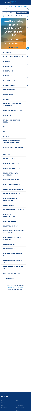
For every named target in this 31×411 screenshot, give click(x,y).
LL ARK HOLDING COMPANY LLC (13, 57)
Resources (18, 403)
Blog (17, 400)
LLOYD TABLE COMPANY (10, 226)
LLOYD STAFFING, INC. (10, 221)
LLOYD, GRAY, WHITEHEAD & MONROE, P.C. (12, 238)
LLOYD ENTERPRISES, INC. (11, 179)
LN (27, 53)
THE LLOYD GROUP (9, 278)
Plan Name (9, 12)
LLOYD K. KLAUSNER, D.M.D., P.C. (13, 189)
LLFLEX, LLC (6, 126)
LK (27, 45)
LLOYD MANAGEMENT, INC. (11, 194)
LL (27, 48)
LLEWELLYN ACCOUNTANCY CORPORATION (12, 105)
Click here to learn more (13, 43)
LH (27, 37)
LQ (28, 61)
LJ (27, 43)
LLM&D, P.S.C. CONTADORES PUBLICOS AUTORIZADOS (12, 142)
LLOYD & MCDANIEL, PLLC (11, 163)
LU (27, 72)
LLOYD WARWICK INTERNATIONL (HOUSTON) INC (13, 231)
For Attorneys (19, 405)
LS (27, 66)
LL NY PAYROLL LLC (9, 80)
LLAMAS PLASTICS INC (10, 90)
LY (27, 82)
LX (27, 79)
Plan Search (4, 407)
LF (27, 32)
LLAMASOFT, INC (8, 94)
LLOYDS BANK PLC (8, 244)
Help (2, 405)
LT (27, 69)
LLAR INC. (6, 99)
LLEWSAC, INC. (7, 115)
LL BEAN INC (7, 61)
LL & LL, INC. (7, 52)
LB (27, 21)
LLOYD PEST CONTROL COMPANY (13, 210)
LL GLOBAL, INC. (8, 71)
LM (28, 50)
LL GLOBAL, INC (8, 66)
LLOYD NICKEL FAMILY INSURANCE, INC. (10, 199)
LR (27, 64)
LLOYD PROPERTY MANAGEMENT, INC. (9, 215)
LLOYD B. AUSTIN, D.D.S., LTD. (12, 168)
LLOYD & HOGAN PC (9, 159)
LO (28, 56)
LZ (27, 85)
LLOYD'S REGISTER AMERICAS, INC (12, 254)
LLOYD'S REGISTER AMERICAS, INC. (12, 261)
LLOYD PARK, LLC (8, 205)
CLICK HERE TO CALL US (15, 287)
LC (27, 24)
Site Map (3, 403)
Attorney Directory (20, 407)
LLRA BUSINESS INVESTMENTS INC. (13, 268)
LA (27, 19)
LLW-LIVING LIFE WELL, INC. (12, 273)
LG (27, 35)
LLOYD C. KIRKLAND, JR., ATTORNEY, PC (10, 174)
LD (27, 27)
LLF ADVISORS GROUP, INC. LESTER (11, 121)
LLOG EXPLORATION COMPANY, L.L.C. (13, 148)
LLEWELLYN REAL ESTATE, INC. (13, 110)
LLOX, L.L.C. (6, 154)
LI (27, 40)
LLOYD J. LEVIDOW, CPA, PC (11, 184)
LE (27, 29)
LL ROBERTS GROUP (9, 85)
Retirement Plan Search (12, 6)
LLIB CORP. (6, 136)
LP (27, 58)
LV (27, 74)
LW (28, 77)
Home (2, 400)
